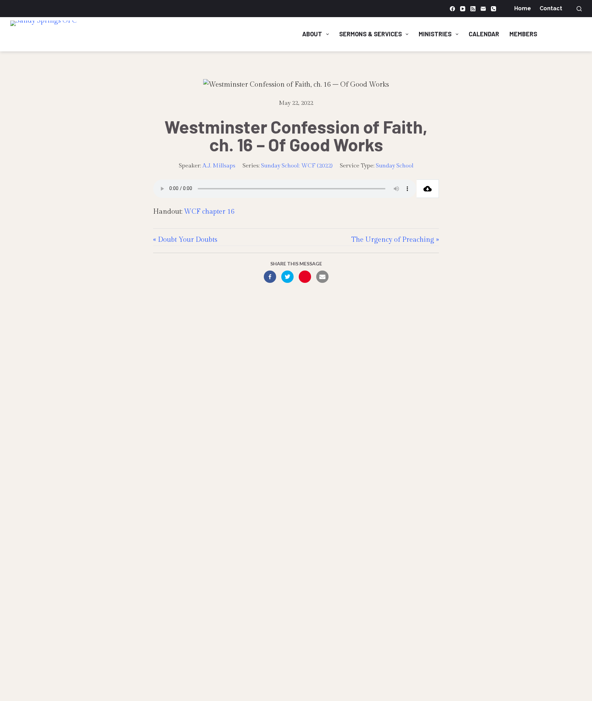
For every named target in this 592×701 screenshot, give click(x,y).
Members (523, 34)
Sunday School (395, 165)
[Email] (483, 8)
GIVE (568, 34)
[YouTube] (462, 8)
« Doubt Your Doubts (185, 240)
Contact (551, 8)
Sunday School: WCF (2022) (297, 165)
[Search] (579, 8)
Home (522, 8)
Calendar (484, 34)
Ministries (435, 34)
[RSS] (473, 8)
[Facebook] (452, 8)
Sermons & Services (370, 34)
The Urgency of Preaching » (395, 240)
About (312, 34)
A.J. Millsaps (218, 165)
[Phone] (493, 8)
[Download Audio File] (428, 188)
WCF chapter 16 (209, 212)
